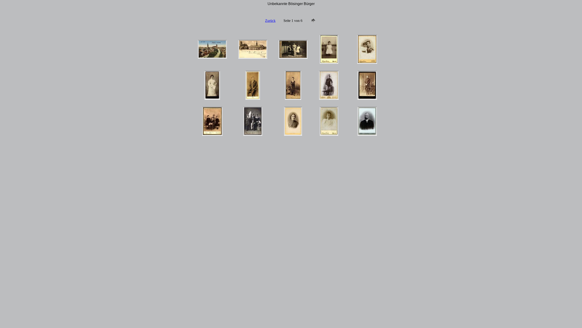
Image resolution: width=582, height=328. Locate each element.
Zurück (270, 21)
